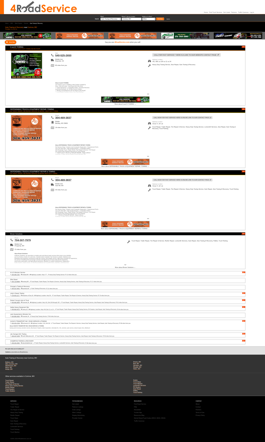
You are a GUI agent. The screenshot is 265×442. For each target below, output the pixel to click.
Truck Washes (137, 383)
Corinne (26, 23)
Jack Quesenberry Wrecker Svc (20, 314)
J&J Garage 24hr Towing (18, 334)
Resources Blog (139, 415)
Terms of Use (200, 412)
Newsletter (137, 409)
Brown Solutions (16, 234)
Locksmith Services (139, 385)
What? (102, 16)
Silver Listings (76, 412)
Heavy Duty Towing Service (14, 385)
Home (6, 23)
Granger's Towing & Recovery (20, 286)
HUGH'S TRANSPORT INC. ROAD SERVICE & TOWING (28, 321)
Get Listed (226, 12)
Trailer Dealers (10, 391)
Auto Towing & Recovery (18, 424)
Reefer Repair (9, 387)
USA (11, 23)
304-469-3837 (63, 117)
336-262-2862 (16, 343)
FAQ (135, 407)
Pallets (135, 390)
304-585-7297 (16, 274)
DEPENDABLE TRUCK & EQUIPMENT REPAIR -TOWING (32, 109)
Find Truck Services (215, 12)
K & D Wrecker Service (17, 272)
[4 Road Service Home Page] (44, 7)
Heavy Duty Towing (16, 412)
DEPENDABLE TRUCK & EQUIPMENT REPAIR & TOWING (32, 171)
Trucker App (138, 412)
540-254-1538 (16, 323)
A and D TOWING (16, 47)
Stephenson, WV (10, 365)
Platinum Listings (77, 407)
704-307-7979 (23, 240)
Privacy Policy (200, 415)
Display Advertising (78, 415)
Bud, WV (136, 363)
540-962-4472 (16, 309)
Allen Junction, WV (11, 364)
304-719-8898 (16, 281)
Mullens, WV (9, 362)
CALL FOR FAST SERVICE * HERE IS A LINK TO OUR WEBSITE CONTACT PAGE (185, 55)
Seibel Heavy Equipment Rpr (19, 307)
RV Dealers (137, 387)
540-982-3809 (16, 302)
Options (168, 19)
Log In (252, 12)
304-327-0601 (16, 288)
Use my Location (130, 16)
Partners (234, 12)
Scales (135, 380)
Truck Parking (137, 392)
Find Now (160, 19)
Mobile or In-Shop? (147, 16)
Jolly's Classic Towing (17, 293)
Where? (128, 16)
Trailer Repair (9, 382)
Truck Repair (9, 380)
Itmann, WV (137, 362)
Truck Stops (137, 382)
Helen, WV (136, 369)
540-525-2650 (63, 55)
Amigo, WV (9, 369)
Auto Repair (137, 389)
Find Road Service (140, 404)
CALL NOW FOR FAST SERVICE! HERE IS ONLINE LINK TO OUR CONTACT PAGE (181, 117)
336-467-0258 (16, 336)
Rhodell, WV (137, 367)
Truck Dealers (9, 389)
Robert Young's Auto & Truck (19, 300)
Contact (198, 407)
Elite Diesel (13, 279)
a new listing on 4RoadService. (16, 352)
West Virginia (18, 23)
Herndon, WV (137, 365)
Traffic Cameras (243, 12)
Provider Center (77, 418)
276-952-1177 (16, 295)
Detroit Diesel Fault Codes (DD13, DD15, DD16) (149, 418)
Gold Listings (76, 409)
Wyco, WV (8, 367)
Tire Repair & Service (12, 384)
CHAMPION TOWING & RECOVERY (22, 341)
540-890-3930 (16, 316)
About (197, 404)
